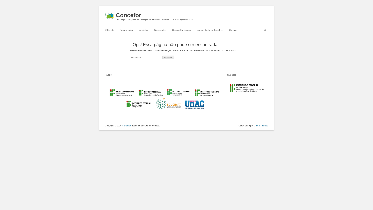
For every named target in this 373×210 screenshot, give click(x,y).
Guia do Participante (181, 30)
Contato (232, 30)
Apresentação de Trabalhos (210, 30)
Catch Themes (261, 125)
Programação (126, 30)
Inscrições (143, 30)
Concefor (128, 15)
